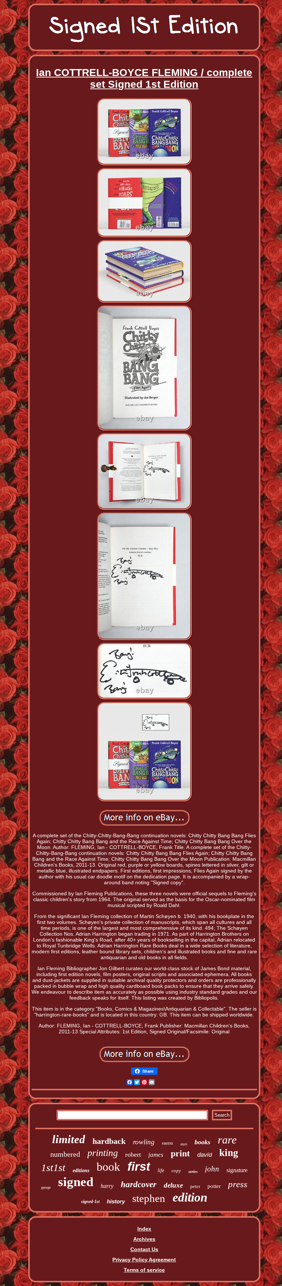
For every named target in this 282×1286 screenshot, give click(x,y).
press (237, 1184)
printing (102, 1153)
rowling (144, 1142)
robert (133, 1154)
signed (75, 1182)
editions (81, 1170)
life (161, 1170)
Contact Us (144, 1249)
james (155, 1154)
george (46, 1187)
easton (167, 1143)
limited (68, 1139)
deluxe (173, 1185)
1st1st (53, 1167)
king (228, 1152)
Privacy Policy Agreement (144, 1259)
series (193, 1171)
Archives (144, 1239)
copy (176, 1170)
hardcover (138, 1184)
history (116, 1201)
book (108, 1166)
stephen (148, 1198)
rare (227, 1140)
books (202, 1142)
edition (190, 1197)
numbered (65, 1154)
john (212, 1168)
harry (107, 1186)
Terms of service (144, 1270)
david (204, 1154)
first (138, 1166)
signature (237, 1170)
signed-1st (90, 1201)
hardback (109, 1141)
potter (214, 1186)
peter (195, 1186)
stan (183, 1144)
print (180, 1153)
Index (144, 1229)
